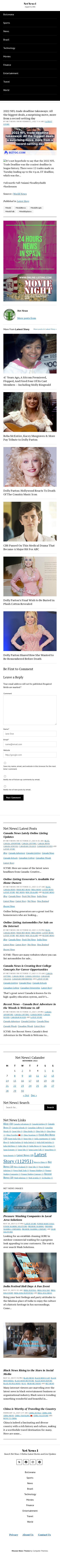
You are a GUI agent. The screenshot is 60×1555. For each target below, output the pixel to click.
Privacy (13, 1534)
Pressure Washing (37, 1170)
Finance (7, 64)
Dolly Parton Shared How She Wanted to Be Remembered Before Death (28, 657)
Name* (6, 729)
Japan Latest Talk (36, 1150)
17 (30, 1080)
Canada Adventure (12, 844)
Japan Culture (48, 1146)
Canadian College (27, 846)
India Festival (30, 1142)
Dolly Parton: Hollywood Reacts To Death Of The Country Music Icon (29, 492)
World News (20, 193)
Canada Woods (10, 1026)
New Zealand (32, 892)
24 (30, 1085)
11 (37, 1075)
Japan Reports (9, 1155)
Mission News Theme (21, 1551)
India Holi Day (43, 1290)
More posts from (26, 318)
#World (8, 208)
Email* (6, 739)
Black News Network (24, 1381)
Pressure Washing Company (32, 1174)
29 (14, 1090)
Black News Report (43, 1381)
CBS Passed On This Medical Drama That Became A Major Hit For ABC (29, 547)
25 (37, 1085)
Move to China (40, 1162)
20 (52, 1080)
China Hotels (29, 1131)
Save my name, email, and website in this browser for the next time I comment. (29, 767)
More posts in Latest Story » (45, 329)
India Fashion (16, 1142)
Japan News (50, 1150)
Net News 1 (30, 3)
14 (7, 1080)
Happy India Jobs (15, 1139)
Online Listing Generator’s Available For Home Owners (28, 881)
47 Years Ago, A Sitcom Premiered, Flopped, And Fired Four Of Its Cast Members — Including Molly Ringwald (27, 380)
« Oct (26, 1095)
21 (7, 1085)
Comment (7, 693)
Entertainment (10, 73)
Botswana (8, 14)
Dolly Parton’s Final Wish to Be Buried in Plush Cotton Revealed (28, 602)
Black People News (11, 1383)
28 (7, 1090)
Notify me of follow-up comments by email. (21, 779)
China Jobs (41, 1131)
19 (45, 1080)
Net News (20, 892)
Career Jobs (17, 1131)
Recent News (48, 892)
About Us (27, 1534)
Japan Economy (10, 1150)
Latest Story (9, 849)
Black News (29, 1378)
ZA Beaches (47, 1178)
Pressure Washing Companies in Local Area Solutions (27, 1218)
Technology (9, 48)
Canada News (44, 844)
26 (45, 1085)
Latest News (47, 890)
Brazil (6, 39)
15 (14, 1080)
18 (37, 1080)
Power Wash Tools (21, 1170)
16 (22, 1080)
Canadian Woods (44, 846)
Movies (7, 56)
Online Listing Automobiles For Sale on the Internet (28, 924)
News (6, 31)
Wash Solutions (21, 1178)
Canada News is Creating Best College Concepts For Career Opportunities (27, 967)
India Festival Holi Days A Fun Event (26, 1286)
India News (36, 890)
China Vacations (31, 1135)
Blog (47, 841)
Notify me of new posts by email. (17, 789)
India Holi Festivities (45, 1142)
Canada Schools (10, 846)
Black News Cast (42, 1378)
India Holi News (10, 1146)
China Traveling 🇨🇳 (14, 1135)
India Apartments (42, 1138)
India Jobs (23, 1146)
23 (22, 1085)
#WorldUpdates (25, 211)
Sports (6, 22)
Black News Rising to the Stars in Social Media (28, 1372)
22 (14, 1085)
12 (45, 1075)
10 (30, 1075)
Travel (6, 81)
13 (52, 1075)
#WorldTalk (9, 211)
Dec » (34, 1095)
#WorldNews (21, 208)
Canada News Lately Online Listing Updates (25, 835)
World (6, 90)
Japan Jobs (23, 1150)
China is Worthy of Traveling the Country (29, 1409)
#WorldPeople (36, 208)
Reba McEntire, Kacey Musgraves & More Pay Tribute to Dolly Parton (29, 437)
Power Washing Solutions (15, 1226)
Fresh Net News (23, 890)
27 (52, 1085)
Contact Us (44, 1534)
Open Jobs (33, 1167)
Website (6, 750)
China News (8, 1416)
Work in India (34, 1178)
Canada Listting (29, 844)
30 (22, 1090)
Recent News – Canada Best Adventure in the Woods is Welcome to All (29, 1006)
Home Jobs (29, 1139)
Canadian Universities (22, 979)
